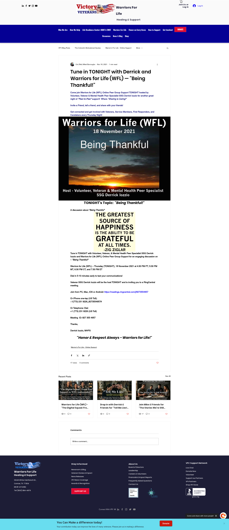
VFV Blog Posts (64, 48)
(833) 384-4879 (24, 490)
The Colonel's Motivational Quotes (88, 48)
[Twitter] (130, 509)
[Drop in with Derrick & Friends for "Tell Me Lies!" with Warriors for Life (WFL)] (114, 390)
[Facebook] (122, 509)
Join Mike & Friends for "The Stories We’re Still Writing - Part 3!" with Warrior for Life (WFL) (151, 406)
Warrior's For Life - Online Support (118, 48)
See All (168, 376)
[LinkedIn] (118, 509)
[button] (181, 1)
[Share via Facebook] (71, 355)
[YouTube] (134, 509)
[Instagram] (126, 509)
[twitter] (29, 5)
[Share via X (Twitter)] (77, 355)
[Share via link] (89, 355)
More (138, 48)
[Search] (170, 32)
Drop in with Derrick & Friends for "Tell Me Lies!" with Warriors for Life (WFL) (114, 406)
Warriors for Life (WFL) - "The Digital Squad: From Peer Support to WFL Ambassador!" (75, 406)
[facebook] (26, 5)
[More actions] (157, 64)
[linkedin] (22, 5)
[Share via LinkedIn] (83, 355)
